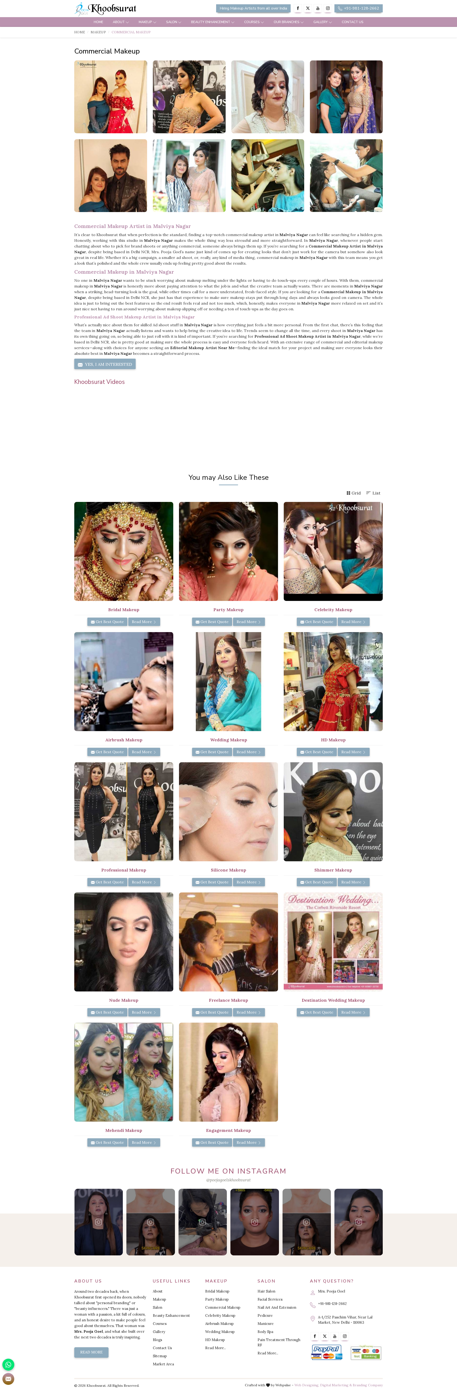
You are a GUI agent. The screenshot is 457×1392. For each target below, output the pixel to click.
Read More (142, 621)
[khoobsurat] (123, 9)
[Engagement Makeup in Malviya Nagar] (228, 1072)
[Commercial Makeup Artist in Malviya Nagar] (189, 96)
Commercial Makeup (222, 1307)
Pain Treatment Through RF (279, 1342)
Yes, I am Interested (108, 364)
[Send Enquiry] (8, 1379)
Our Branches (286, 22)
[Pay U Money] (366, 1352)
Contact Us (352, 22)
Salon (171, 22)
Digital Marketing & (336, 1385)
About (119, 22)
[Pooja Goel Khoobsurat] (98, 1222)
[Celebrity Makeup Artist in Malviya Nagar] (189, 175)
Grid (356, 493)
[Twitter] (308, 8)
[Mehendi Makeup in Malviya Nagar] (123, 1072)
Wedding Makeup (220, 1331)
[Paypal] (326, 1352)
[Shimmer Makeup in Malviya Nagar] (333, 811)
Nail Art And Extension (277, 1307)
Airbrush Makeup (219, 1323)
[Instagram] (328, 8)
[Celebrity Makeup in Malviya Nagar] (346, 175)
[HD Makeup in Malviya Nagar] (333, 681)
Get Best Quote (109, 621)
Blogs (157, 1340)
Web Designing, (306, 1385)
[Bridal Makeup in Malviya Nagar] (123, 551)
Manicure (266, 1323)
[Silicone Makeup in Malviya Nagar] (228, 811)
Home (98, 22)
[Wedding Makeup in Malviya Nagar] (228, 681)
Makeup (145, 22)
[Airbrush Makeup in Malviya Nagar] (123, 681)
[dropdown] (127, 22)
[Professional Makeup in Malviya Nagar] (123, 811)
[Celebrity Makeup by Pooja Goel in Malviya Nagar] (346, 96)
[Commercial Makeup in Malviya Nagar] (110, 96)
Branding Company (368, 1385)
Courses (252, 22)
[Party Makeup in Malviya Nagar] (228, 551)
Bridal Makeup (217, 1291)
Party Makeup (217, 1299)
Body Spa (265, 1331)
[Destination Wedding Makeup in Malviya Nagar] (333, 941)
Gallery (320, 22)
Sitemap (160, 1356)
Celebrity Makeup (220, 1315)
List (376, 493)
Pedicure (265, 1315)
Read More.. (215, 1348)
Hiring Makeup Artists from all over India (253, 8)
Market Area (163, 1364)
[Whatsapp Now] (8, 1365)
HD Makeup (215, 1340)
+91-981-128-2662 (361, 8)
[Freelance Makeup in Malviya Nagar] (228, 941)
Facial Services (270, 1299)
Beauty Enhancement (210, 22)
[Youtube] (318, 8)
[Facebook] (298, 8)
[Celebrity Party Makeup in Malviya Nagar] (267, 175)
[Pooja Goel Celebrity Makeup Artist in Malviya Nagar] (110, 175)
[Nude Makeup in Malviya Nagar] (123, 941)
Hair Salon (266, 1291)
